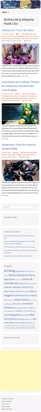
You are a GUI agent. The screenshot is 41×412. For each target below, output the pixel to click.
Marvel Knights (17, 155)
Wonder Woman (25, 328)
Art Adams (28, 94)
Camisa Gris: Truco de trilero (18, 30)
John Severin (25, 38)
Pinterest (18, 221)
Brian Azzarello (19, 279)
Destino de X (14, 291)
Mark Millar (33, 152)
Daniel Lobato (27, 100)
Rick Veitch (34, 38)
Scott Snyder (20, 322)
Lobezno (18, 311)
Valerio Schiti (15, 328)
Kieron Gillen (29, 308)
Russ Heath (5, 41)
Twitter (10, 221)
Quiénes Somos (7, 398)
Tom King (31, 325)
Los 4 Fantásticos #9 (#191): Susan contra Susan (19, 247)
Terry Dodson (12, 157)
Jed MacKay (8, 304)
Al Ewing (9, 271)
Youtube (14, 221)
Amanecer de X (22, 271)
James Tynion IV (9, 300)
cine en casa (10, 287)
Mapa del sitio (7, 409)
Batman (13, 275)
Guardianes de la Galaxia (25, 295)
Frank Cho (9, 38)
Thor (27, 325)
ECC (18, 34)
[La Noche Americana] (20, 5)
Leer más (25, 76)
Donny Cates (25, 291)
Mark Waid (26, 315)
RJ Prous (28, 41)
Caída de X (22, 283)
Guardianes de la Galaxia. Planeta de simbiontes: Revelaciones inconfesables (20, 86)
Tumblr (22, 221)
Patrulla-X (21, 319)
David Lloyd (28, 36)
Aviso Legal (6, 406)
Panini (19, 94)
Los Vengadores (12, 314)
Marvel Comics (6, 155)
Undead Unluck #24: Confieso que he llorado (18, 256)
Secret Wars (29, 323)
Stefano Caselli (11, 325)
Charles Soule (31, 284)
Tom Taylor (7, 328)
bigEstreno (9, 279)
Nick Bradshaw (14, 100)
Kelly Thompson (19, 308)
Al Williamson (28, 34)
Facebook (6, 221)
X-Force (33, 328)
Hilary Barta (17, 38)
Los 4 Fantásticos (29, 311)
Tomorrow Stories (16, 41)
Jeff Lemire (17, 304)
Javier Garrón (32, 300)
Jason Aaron (21, 299)
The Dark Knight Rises (20, 325)
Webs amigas (7, 401)
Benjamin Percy (26, 275)
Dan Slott (22, 287)
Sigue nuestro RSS (27, 221)
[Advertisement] (20, 370)
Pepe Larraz (30, 319)
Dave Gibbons (19, 36)
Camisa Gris (10, 36)
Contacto (5, 404)
